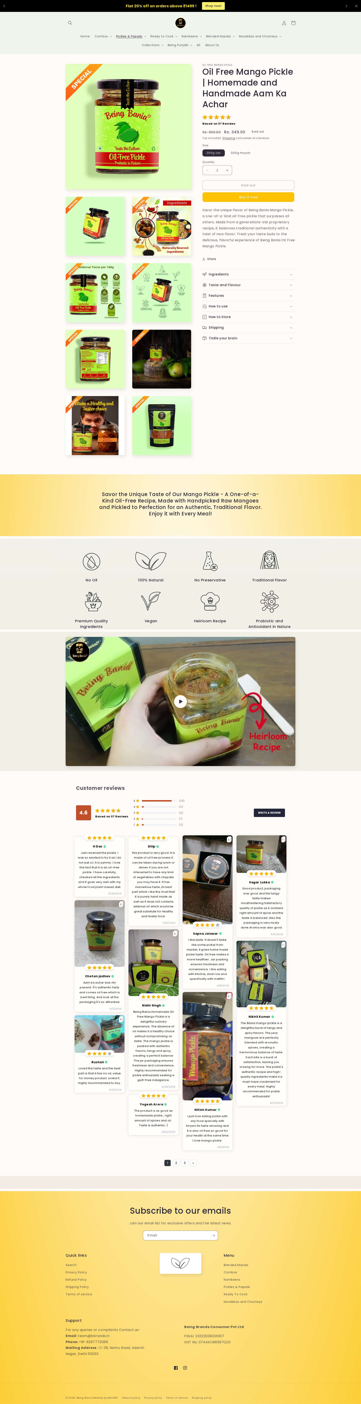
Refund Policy (76, 1280)
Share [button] (211, 259)
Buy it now (248, 197)
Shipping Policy (77, 1287)
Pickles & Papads (237, 1287)
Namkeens (232, 1280)
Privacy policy (153, 1397)
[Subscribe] (213, 1235)
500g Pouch (243, 154)
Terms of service (79, 1294)
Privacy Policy (76, 1272)
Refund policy (131, 1397)
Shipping (228, 138)
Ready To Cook (235, 1294)
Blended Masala (236, 1265)
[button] (70, 23)
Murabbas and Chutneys (243, 1302)
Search (71, 1265)
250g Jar (216, 154)
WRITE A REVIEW (269, 813)
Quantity (208, 162)
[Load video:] (180, 701)
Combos (230, 1272)
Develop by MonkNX (106, 1397)
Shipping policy (202, 1397)
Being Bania (84, 1397)
